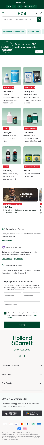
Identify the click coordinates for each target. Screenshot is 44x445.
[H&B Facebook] (24, 356)
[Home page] (22, 13)
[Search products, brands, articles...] (39, 19)
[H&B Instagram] (19, 356)
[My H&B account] (36, 13)
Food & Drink (33, 31)
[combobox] (19, 19)
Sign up (22, 325)
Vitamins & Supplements (13, 31)
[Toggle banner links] (42, 5)
